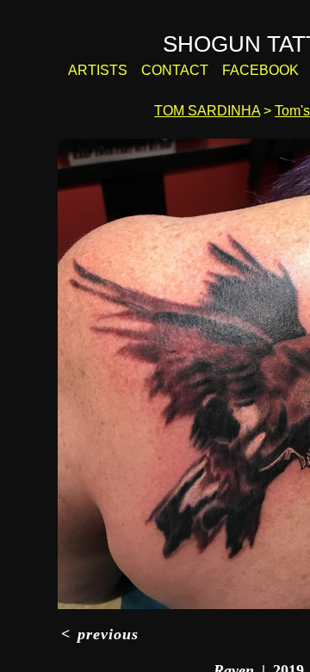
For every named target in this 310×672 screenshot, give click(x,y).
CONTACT (185, 70)
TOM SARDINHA (207, 111)
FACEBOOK (260, 70)
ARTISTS (117, 70)
